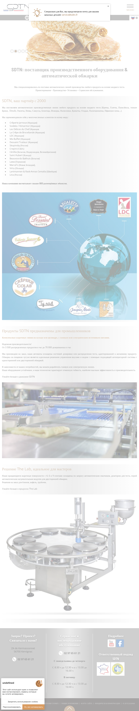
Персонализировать (12, 707)
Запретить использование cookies (23, 702)
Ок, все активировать (33, 707)
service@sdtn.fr (70, 14)
